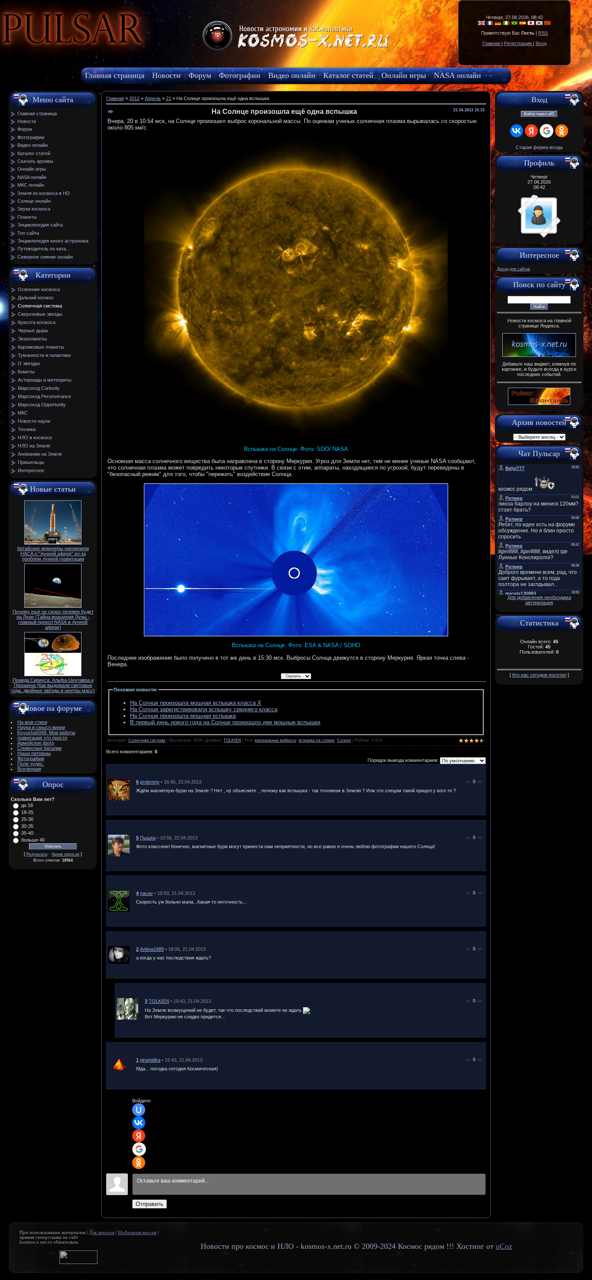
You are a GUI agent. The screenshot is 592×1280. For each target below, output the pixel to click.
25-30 (27, 819)
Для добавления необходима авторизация (539, 600)
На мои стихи (32, 722)
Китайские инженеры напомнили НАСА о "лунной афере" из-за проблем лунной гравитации (53, 553)
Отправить (149, 1204)
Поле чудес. (30, 763)
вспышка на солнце (317, 740)
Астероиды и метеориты (45, 379)
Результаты (36, 854)
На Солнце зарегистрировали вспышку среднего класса (203, 709)
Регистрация (518, 43)
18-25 (27, 812)
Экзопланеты (32, 338)
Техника (27, 429)
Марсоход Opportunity (42, 404)
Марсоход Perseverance (44, 396)
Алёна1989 (152, 949)
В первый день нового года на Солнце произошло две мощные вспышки (225, 722)
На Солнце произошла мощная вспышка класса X (195, 703)
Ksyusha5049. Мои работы (46, 732)
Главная (491, 43)
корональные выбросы (275, 740)
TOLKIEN (232, 740)
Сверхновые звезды (40, 314)
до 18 (27, 805)
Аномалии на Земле (40, 454)
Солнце (344, 740)
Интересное (31, 470)
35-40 (27, 833)
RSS (543, 33)
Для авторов (101, 1232)
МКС (23, 412)
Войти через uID (539, 114)
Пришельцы (31, 462)
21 (168, 98)
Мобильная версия (137, 1232)
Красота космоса (36, 322)
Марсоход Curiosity (39, 388)
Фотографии (30, 758)
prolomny (149, 781)
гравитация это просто (42, 737)
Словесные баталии (39, 748)
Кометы (26, 371)
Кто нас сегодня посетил (539, 674)
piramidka (150, 1060)
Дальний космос (36, 297)
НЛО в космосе (35, 437)
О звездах (29, 363)
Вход (541, 43)
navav (146, 893)
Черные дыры (33, 330)
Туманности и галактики (44, 355)
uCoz (504, 1246)
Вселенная (29, 768)
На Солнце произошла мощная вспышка (183, 716)
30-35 (27, 826)
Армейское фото (35, 742)
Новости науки (34, 421)
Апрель (153, 98)
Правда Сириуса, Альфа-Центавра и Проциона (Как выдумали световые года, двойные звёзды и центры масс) (53, 685)
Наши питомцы (34, 753)
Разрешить (198, 49)
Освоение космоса (39, 289)
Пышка (148, 837)
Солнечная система (40, 305)
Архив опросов (65, 854)
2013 (134, 98)
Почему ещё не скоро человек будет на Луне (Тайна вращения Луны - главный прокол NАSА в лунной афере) (53, 619)
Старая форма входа (539, 147)
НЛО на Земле (34, 445)
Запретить (149, 49)
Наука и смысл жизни (41, 727)
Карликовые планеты (41, 347)
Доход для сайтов (513, 269)
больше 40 (33, 840)
